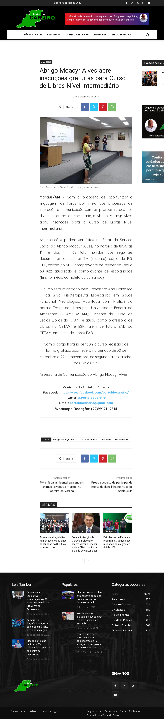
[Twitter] (138, 3)
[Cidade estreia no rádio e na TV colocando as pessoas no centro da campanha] (18, 643)
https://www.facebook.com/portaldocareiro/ (94, 392)
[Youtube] (149, 3)
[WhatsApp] (143, 3)
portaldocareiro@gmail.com (91, 403)
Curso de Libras (88, 439)
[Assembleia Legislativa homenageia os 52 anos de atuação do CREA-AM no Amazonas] (54, 523)
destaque (106, 439)
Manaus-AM (121, 439)
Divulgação (46, 61)
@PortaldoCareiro (92, 398)
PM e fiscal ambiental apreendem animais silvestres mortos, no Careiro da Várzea (62, 487)
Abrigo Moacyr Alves (64, 439)
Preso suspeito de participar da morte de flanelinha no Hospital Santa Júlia (111, 487)
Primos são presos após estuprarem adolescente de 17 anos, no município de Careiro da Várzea (89, 641)
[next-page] (88, 560)
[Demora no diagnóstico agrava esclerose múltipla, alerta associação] (18, 623)
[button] (147, 34)
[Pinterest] (103, 107)
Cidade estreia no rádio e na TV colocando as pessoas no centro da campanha (39, 648)
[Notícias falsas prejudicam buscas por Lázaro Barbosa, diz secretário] (68, 616)
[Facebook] (126, 3)
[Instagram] (132, 3)
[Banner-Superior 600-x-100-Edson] (107, 19)
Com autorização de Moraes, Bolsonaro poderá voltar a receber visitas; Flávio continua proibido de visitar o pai (84, 544)
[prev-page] (82, 560)
